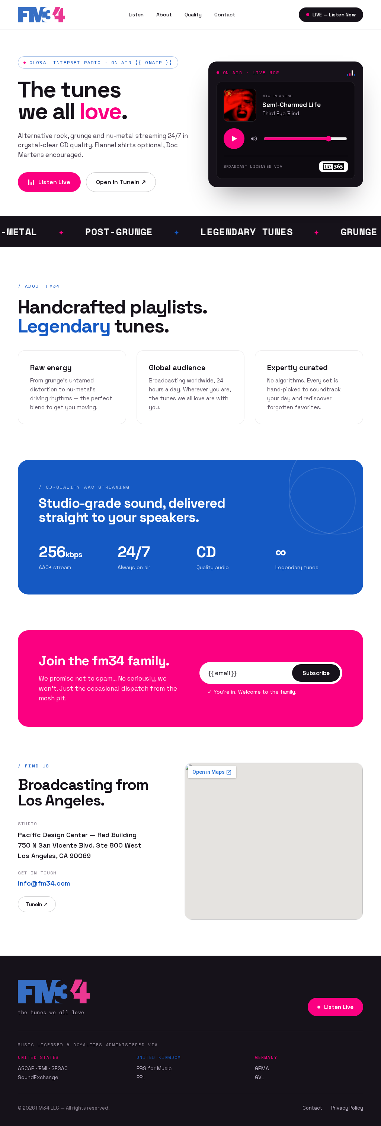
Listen (136, 14)
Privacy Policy (347, 1108)
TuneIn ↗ (37, 904)
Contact (224, 14)
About (164, 14)
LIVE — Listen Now (334, 15)
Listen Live (54, 182)
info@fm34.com (44, 883)
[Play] (234, 138)
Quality (193, 14)
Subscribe (316, 672)
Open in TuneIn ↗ (121, 182)
